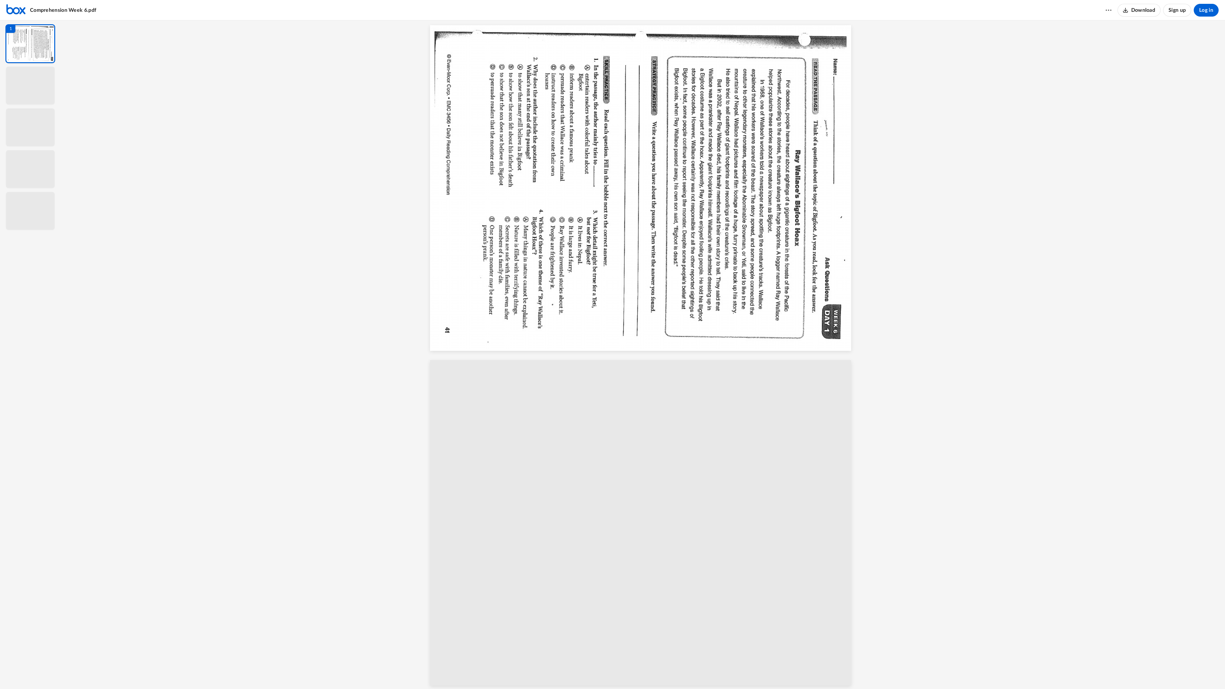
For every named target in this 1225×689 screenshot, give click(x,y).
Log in (1206, 10)
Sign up (1177, 10)
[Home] (16, 10)
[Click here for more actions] (1108, 10)
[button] (30, 43)
